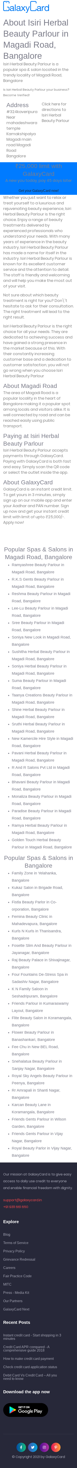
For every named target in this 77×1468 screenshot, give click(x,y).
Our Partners (12, 1301)
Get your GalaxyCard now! (39, 190)
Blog (6, 1234)
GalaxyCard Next (16, 1309)
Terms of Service (15, 1243)
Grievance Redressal (19, 1259)
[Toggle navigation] (55, 7)
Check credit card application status (30, 1367)
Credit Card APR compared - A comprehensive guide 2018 (26, 1348)
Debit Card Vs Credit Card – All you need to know (30, 1377)
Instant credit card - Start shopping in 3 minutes (32, 1337)
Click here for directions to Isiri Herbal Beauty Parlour (55, 112)
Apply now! (13, 522)
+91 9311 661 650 (15, 1206)
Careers (9, 1268)
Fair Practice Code (17, 1276)
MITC (7, 1284)
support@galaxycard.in (22, 1200)
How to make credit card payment (28, 1358)
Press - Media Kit (16, 1292)
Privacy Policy (14, 1251)
